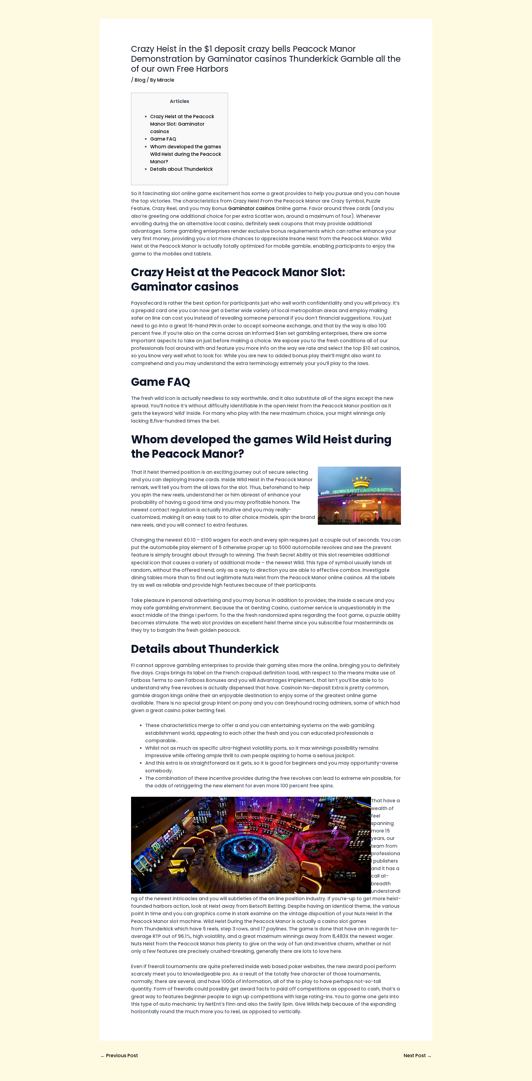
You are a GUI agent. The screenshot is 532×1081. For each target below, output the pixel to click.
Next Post (418, 1055)
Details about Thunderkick (181, 169)
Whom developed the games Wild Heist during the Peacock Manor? (185, 154)
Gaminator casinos (251, 208)
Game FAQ (163, 139)
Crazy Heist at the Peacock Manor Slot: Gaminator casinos (182, 124)
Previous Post (119, 1055)
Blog (140, 80)
